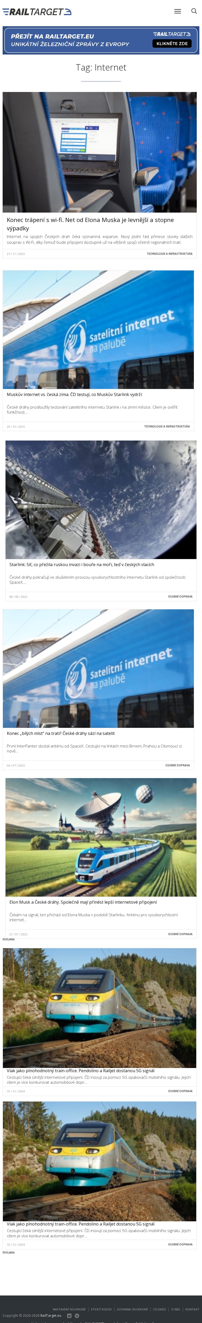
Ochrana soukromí (132, 1309)
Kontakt (192, 1309)
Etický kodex (101, 1309)
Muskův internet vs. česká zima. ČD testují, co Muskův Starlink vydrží (74, 394)
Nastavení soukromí (69, 1309)
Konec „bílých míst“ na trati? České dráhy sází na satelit (61, 733)
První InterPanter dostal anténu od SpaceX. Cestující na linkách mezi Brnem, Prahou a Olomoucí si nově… (94, 748)
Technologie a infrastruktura (170, 254)
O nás (175, 1309)
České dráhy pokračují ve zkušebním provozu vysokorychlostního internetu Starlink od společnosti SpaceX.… (97, 579)
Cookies (159, 1309)
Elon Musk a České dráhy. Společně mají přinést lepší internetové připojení (83, 902)
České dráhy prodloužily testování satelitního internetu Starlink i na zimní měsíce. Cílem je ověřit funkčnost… (92, 409)
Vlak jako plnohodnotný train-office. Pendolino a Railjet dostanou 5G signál (80, 1070)
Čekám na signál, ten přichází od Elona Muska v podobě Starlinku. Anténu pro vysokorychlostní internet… (93, 917)
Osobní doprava (180, 596)
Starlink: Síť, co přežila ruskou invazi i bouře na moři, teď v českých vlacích (81, 564)
